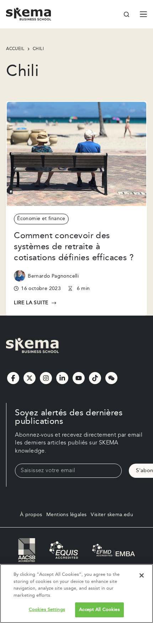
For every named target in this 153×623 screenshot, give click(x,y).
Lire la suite (31, 303)
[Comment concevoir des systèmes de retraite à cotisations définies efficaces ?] (76, 154)
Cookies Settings (47, 609)
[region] (76, 593)
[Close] (141, 575)
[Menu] (143, 14)
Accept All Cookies (99, 609)
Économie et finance (41, 219)
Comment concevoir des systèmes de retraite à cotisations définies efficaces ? (74, 246)
